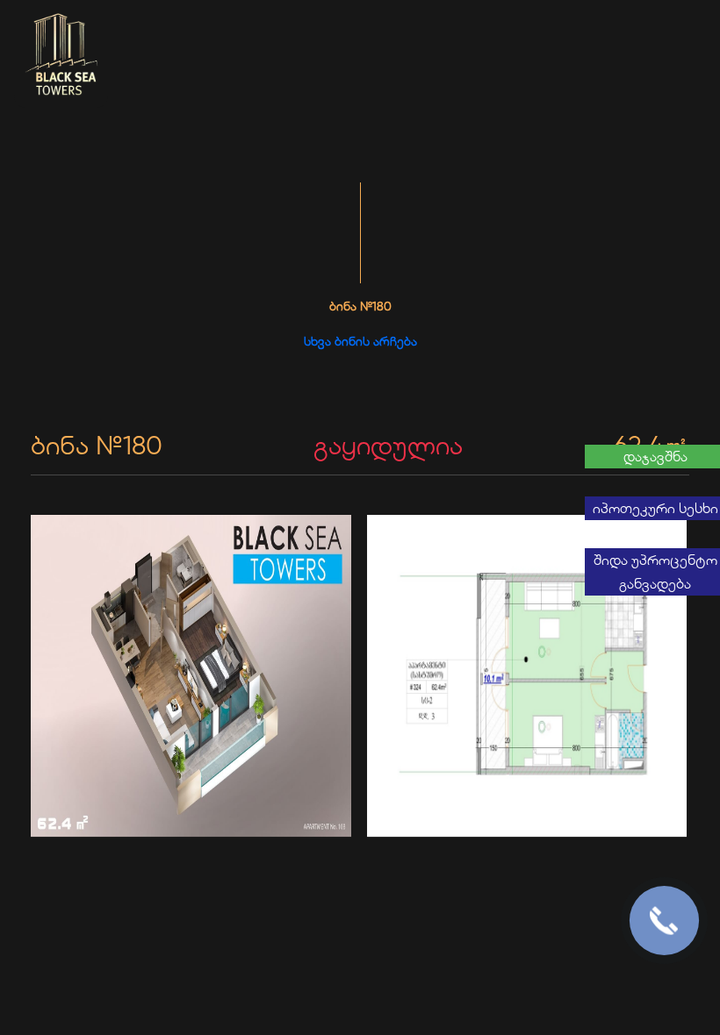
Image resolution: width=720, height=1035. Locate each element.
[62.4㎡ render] (192, 677)
